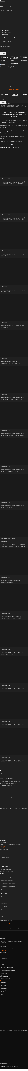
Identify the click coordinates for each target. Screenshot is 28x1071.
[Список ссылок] (14, 534)
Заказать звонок (14, 924)
